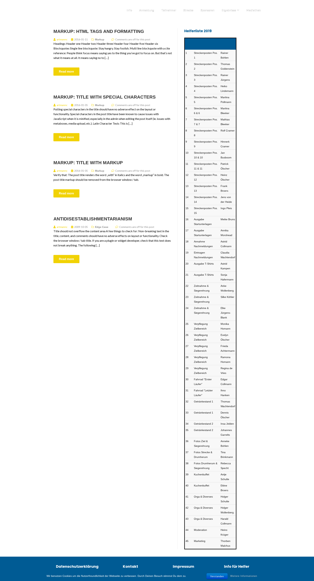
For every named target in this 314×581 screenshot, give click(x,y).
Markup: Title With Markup (88, 162)
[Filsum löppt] (67, 9)
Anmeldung (146, 10)
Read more (66, 71)
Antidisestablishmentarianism (92, 218)
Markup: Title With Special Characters (104, 96)
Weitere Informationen (243, 576)
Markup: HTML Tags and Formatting (98, 31)
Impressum (183, 566)
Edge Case (101, 226)
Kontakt (130, 566)
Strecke (188, 10)
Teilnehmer (168, 10)
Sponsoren (207, 10)
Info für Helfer (236, 566)
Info (129, 10)
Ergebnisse (229, 10)
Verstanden (217, 576)
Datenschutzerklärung (77, 566)
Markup (99, 39)
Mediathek (253, 10)
